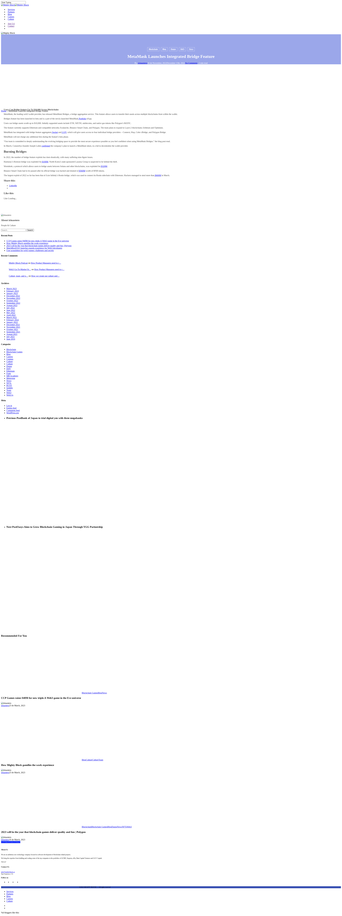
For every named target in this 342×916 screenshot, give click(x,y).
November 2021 (13, 327)
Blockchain (153, 49)
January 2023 (12, 293)
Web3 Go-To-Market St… (20, 269)
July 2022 (10, 308)
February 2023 (12, 291)
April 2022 (11, 315)
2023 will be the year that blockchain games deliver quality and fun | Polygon (38, 246)
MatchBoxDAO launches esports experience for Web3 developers (34, 248)
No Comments (191, 63)
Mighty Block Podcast (18, 263)
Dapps (173, 49)
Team (8, 390)
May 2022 (10, 313)
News (191, 49)
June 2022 (10, 310)
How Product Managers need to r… (46, 263)
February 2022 (12, 320)
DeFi (182, 49)
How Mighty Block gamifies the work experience (27, 243)
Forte (8, 373)
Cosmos (9, 359)
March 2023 (11, 289)
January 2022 (12, 322)
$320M (103, 166)
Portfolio (82, 119)
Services (9, 891)
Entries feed (11, 408)
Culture (9, 361)
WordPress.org (12, 413)
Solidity (9, 388)
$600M (157, 175)
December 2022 (13, 296)
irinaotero (142, 63)
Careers (9, 357)
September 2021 (13, 332)
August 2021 (11, 334)
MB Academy (12, 376)
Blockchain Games (14, 352)
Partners (9, 894)
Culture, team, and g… (18, 276)
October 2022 (12, 301)
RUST (9, 385)
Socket (55, 132)
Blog (164, 49)
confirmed (46, 146)
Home (3, 111)
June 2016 (10, 339)
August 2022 (11, 305)
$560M (82, 171)
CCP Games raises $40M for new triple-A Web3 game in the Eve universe (37, 241)
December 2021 (13, 325)
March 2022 (11, 317)
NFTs (8, 383)
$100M (45, 162)
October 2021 (12, 329)
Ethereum (10, 371)
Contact (11, 26)
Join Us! (11, 24)
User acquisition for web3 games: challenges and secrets (30, 250)
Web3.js (9, 395)
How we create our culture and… (45, 276)
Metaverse (10, 378)
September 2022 (13, 303)
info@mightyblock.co (8, 872)
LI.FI (63, 132)
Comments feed (13, 410)
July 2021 (10, 337)
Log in (9, 406)
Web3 (8, 393)
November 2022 (13, 298)
